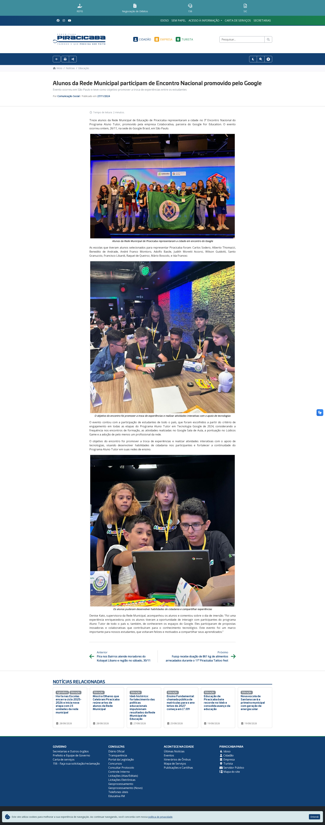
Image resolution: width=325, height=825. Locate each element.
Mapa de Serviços (175, 763)
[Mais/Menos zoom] (261, 59)
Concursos (115, 763)
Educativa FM (116, 796)
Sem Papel (178, 20)
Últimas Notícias (174, 751)
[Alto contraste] (253, 59)
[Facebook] (58, 20)
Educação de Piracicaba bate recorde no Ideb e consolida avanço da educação (217, 702)
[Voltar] (57, 59)
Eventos (169, 755)
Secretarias (262, 20)
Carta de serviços (238, 20)
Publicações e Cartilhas (178, 767)
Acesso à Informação (204, 20)
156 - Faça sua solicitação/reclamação (76, 763)
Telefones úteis (118, 792)
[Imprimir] (65, 59)
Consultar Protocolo (121, 767)
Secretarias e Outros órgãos (71, 751)
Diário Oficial (116, 751)
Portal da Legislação (121, 759)
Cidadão (145, 39)
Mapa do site (231, 772)
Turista (187, 39)
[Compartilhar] (73, 59)
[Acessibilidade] (268, 59)
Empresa (166, 39)
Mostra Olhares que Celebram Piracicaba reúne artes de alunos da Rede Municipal (106, 702)
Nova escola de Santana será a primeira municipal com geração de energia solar (253, 702)
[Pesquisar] (268, 39)
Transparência (117, 755)
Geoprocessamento (120, 784)
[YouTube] (69, 20)
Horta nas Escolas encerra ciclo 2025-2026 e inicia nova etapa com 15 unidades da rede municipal (68, 704)
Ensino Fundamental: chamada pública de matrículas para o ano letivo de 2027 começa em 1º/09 (181, 702)
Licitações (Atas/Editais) (123, 776)
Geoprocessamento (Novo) (125, 788)
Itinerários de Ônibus (177, 759)
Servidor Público (233, 767)
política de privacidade (160, 816)
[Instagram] (63, 20)
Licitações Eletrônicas (121, 780)
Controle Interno (119, 772)
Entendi (314, 816)
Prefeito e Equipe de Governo (71, 755)
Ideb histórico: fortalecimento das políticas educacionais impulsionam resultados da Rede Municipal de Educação (142, 707)
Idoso (164, 20)
